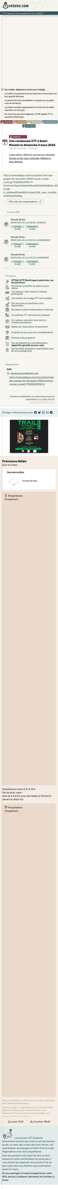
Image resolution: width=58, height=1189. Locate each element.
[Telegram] (51, 413)
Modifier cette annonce (42, 402)
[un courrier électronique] (47, 413)
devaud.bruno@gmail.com (24, 373)
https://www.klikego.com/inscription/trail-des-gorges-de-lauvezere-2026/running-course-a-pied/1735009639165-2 (31, 381)
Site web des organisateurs (24, 201)
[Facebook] (35, 413)
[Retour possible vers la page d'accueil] (15, 5)
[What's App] (43, 413)
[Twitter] (39, 413)
